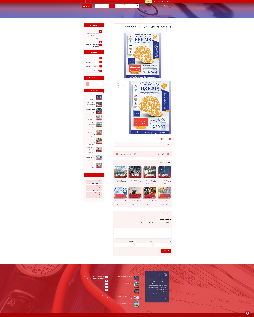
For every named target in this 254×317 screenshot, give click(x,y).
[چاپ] (128, 144)
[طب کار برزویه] (171, 15)
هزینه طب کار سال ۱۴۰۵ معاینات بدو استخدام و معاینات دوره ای (91, 141)
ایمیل (150, 241)
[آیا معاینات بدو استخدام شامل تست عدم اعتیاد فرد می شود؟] (99, 117)
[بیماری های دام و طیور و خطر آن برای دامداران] (99, 111)
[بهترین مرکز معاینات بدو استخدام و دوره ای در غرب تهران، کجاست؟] (99, 132)
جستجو (87, 84)
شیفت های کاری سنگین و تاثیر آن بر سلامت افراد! (124, 276)
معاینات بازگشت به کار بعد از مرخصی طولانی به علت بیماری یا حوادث (90, 165)
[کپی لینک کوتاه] (119, 144)
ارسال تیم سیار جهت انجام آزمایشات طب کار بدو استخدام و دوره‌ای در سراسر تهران (90, 157)
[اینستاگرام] (93, 1)
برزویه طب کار (166, 138)
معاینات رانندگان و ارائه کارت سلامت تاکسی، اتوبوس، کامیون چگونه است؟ (91, 149)
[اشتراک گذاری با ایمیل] (136, 144)
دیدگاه (169, 226)
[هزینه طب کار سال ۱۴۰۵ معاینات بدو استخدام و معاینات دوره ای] (99, 141)
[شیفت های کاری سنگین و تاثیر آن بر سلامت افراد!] (99, 97)
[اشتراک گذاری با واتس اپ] (153, 144)
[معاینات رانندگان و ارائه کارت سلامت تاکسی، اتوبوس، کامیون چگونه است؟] (99, 149)
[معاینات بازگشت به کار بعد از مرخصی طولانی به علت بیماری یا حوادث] (99, 165)
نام (170, 241)
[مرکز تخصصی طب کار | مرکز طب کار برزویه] (167, 6)
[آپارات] (90, 1)
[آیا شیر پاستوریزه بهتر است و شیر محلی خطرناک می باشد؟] (99, 104)
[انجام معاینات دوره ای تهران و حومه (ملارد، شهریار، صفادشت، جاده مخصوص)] (99, 124)
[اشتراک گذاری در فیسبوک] (161, 144)
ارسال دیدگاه (166, 250)
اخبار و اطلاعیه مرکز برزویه (156, 138)
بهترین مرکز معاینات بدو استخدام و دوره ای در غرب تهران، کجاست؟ (91, 132)
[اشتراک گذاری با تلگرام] (144, 144)
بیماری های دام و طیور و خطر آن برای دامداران (125, 289)
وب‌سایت (131, 241)
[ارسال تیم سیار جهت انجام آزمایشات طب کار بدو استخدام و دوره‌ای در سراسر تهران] (99, 157)
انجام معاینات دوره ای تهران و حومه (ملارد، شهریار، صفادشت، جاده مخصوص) (91, 124)
